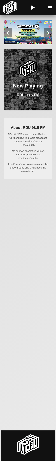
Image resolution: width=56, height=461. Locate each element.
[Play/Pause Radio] (32, 7)
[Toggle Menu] (50, 7)
